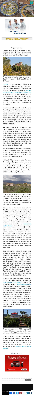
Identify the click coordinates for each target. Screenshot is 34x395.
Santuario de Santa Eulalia (12, 282)
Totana (5, 84)
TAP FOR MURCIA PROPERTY (17, 39)
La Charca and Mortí (24, 284)
